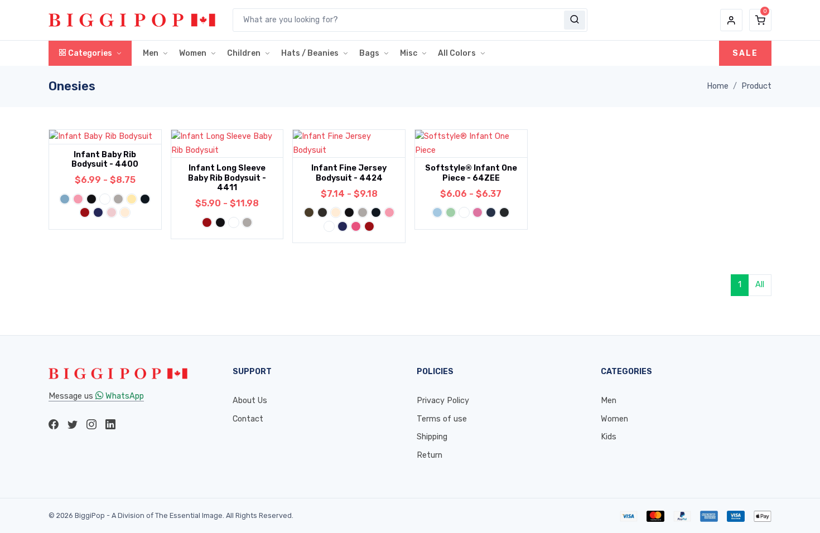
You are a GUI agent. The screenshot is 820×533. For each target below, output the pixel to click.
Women (192, 53)
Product (756, 86)
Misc (408, 53)
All (759, 284)
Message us (96, 396)
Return (429, 455)
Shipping (432, 437)
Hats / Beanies (310, 53)
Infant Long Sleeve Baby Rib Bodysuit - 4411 (227, 177)
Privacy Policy (443, 400)
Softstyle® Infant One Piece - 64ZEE (471, 172)
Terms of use (442, 419)
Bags (369, 53)
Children (244, 53)
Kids (608, 437)
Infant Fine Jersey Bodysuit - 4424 (349, 172)
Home (718, 86)
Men (150, 53)
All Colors (457, 53)
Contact (248, 419)
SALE (745, 53)
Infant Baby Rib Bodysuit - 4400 (104, 159)
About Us (250, 400)
